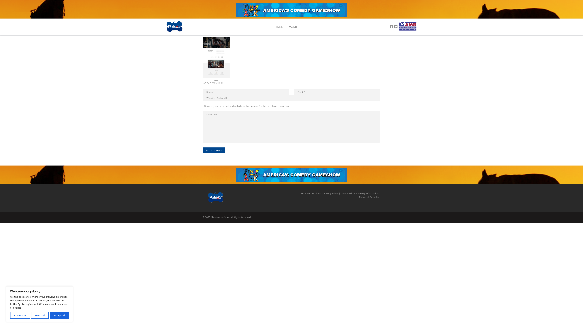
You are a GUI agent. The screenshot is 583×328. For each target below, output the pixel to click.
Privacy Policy (331, 193)
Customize (20, 315)
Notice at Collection (369, 197)
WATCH (293, 27)
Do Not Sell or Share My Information (359, 193)
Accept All (59, 315)
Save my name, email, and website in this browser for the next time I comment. (247, 106)
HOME (279, 27)
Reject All (40, 315)
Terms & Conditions (310, 193)
